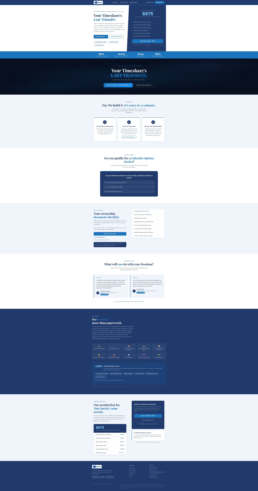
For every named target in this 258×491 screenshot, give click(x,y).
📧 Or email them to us (99, 237)
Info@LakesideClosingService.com (157, 472)
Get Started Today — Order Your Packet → (118, 85)
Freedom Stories (134, 2)
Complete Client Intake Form (144, 85)
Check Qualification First (148, 420)
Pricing (130, 476)
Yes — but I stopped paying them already (129, 187)
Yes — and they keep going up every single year (129, 182)
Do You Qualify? (124, 2)
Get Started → (159, 2)
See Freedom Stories (116, 36)
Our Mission (131, 474)
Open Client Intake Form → (129, 137)
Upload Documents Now (110, 233)
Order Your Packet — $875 (147, 41)
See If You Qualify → (101, 36)
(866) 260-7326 (150, 2)
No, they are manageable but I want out (129, 191)
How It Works (115, 2)
